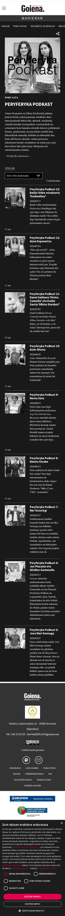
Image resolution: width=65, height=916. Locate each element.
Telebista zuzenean (42, 26)
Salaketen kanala (23, 779)
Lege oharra (32, 768)
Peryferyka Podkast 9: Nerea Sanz (44, 396)
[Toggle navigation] (4, 8)
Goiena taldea (44, 779)
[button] (32, 911)
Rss (50, 773)
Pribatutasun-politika (47, 868)
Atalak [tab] (10, 168)
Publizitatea (49, 768)
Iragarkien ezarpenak (11, 865)
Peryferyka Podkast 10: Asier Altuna (45, 347)
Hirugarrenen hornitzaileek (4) (26, 847)
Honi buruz (15, 768)
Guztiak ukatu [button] (32, 904)
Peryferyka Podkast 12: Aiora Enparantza (45, 239)
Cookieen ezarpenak (20, 868)
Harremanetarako (34, 773)
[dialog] (32, 868)
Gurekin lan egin (32, 785)
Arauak (16, 773)
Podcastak (20, 26)
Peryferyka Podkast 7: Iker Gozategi (44, 508)
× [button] (61, 823)
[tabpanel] (32, 425)
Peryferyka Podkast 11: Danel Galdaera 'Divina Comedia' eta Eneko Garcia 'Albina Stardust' (45, 299)
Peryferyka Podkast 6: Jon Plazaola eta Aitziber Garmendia (44, 566)
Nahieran (32, 18)
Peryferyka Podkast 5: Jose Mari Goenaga (44, 631)
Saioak (5, 26)
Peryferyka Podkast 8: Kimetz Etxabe (44, 459)
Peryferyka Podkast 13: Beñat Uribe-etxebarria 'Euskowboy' (45, 192)
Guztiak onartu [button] (32, 896)
